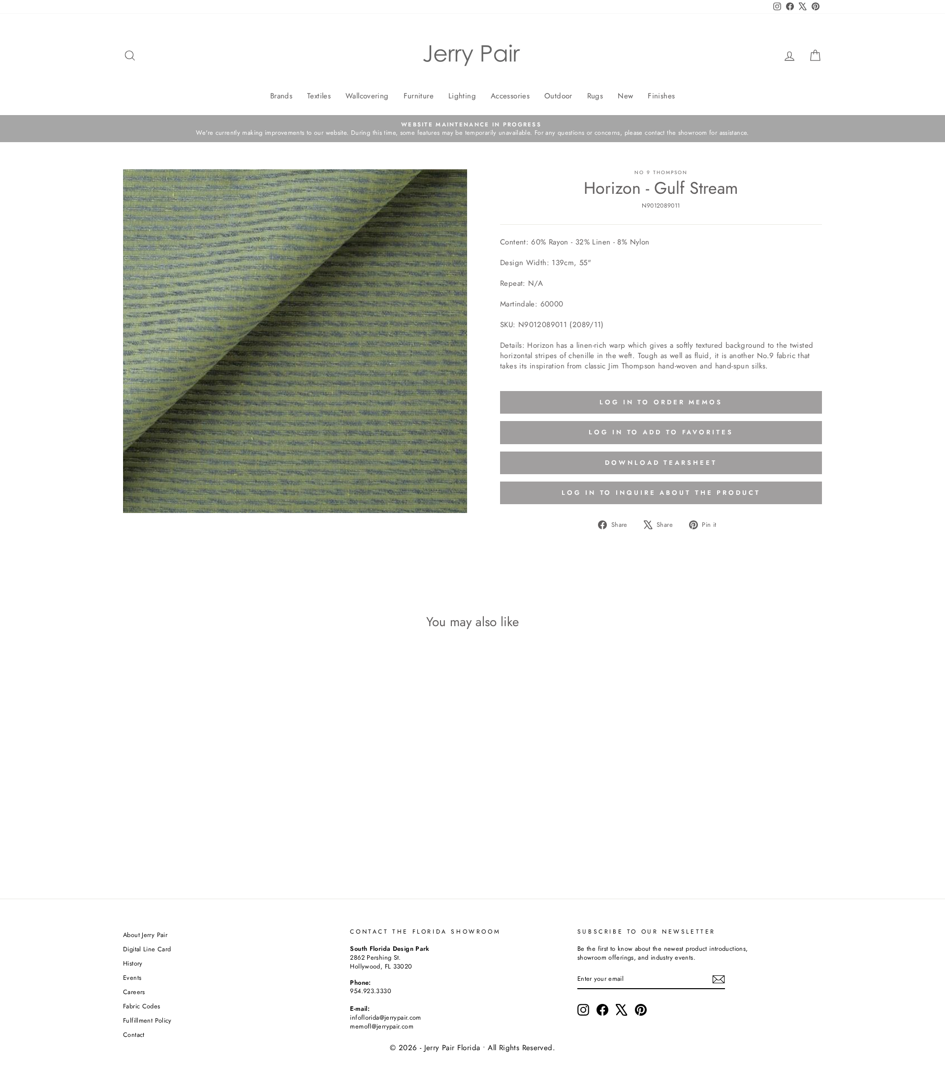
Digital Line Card (147, 949)
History (133, 963)
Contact (134, 1034)
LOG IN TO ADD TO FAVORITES (661, 432)
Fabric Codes (141, 1006)
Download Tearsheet (661, 462)
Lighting (462, 96)
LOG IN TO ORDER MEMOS (661, 402)
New (625, 96)
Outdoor (558, 96)
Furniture (419, 96)
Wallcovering (367, 96)
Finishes (661, 96)
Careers (134, 992)
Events (132, 977)
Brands (281, 96)
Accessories (510, 96)
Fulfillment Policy (147, 1020)
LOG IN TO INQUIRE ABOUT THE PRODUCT (661, 492)
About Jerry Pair (145, 934)
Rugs (595, 96)
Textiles (319, 96)
